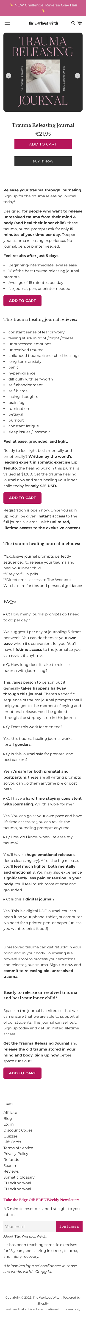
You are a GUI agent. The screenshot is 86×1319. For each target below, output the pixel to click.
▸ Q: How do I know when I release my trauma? (38, 840)
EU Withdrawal (17, 1183)
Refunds (11, 1159)
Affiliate (10, 1112)
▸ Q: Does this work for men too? (32, 727)
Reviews (11, 1171)
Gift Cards (12, 1142)
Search (9, 1165)
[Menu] (7, 23)
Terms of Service (18, 1148)
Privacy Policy (15, 1153)
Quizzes (10, 1136)
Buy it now (43, 161)
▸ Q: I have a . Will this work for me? (42, 801)
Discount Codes (18, 1130)
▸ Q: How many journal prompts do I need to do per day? (41, 617)
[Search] (73, 23)
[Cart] (79, 22)
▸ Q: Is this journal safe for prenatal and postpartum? (38, 757)
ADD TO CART (22, 301)
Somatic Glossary (19, 1177)
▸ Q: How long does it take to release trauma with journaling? (36, 667)
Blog (7, 1118)
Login (8, 1124)
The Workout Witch (47, 1297)
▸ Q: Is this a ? (29, 899)
